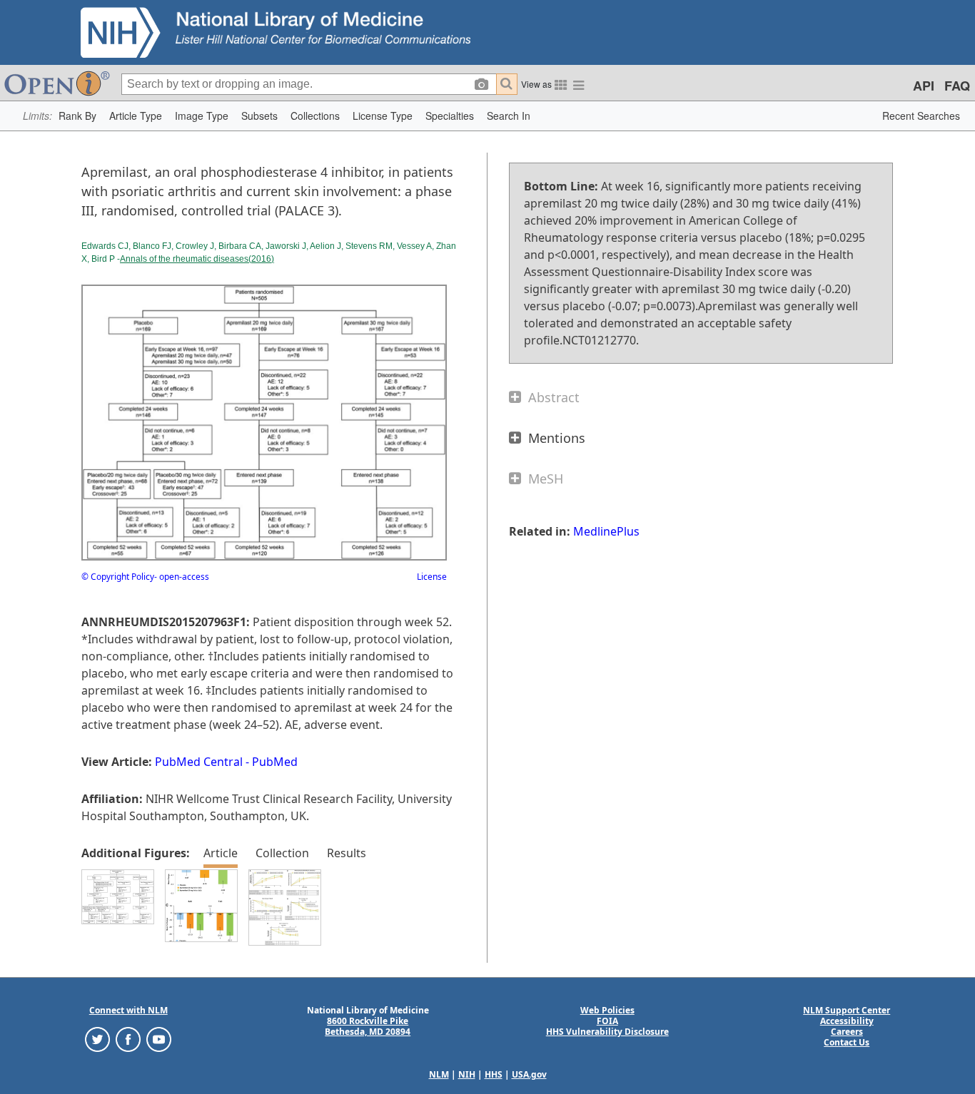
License (432, 577)
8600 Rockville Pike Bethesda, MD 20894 (367, 1026)
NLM (439, 1074)
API (923, 85)
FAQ (957, 85)
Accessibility (847, 1021)
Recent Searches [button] (921, 115)
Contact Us (846, 1042)
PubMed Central (199, 762)
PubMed (275, 762)
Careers (847, 1032)
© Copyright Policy (117, 577)
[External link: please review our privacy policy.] (97, 1039)
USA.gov (529, 1074)
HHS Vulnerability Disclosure (607, 1032)
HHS (493, 1074)
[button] (77, 116)
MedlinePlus (606, 531)
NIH (466, 1074)
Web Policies (607, 1010)
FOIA (607, 1021)
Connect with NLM (128, 1010)
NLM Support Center (846, 1010)
